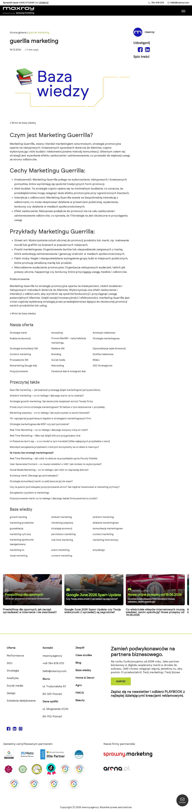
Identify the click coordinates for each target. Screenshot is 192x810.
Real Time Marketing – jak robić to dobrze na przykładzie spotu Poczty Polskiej (53, 458)
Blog (78, 662)
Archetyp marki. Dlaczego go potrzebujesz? (34, 476)
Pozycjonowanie (19, 371)
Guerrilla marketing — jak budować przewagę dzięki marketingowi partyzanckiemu (55, 390)
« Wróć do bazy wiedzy (23, 123)
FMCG (79, 692)
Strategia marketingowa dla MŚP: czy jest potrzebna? (39, 424)
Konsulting (57, 333)
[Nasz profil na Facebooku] (8, 730)
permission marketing (63, 534)
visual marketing (18, 556)
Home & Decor (84, 677)
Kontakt (48, 648)
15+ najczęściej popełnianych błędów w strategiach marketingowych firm (50, 418)
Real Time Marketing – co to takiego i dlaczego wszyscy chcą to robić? (49, 430)
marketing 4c (17, 550)
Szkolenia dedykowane (21, 700)
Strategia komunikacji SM (24, 348)
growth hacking (18, 517)
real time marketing (62, 540)
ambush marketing (61, 517)
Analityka (13, 678)
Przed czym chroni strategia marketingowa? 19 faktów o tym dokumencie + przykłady (57, 407)
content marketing (61, 556)
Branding (56, 354)
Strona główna (18, 32)
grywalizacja (16, 528)
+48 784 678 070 (53, 663)
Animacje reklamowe (104, 333)
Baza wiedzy (83, 670)
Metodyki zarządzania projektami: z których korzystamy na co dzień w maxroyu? (54, 447)
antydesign (99, 550)
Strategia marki (18, 333)
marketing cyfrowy (20, 534)
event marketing (60, 550)
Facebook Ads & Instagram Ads (68, 371)
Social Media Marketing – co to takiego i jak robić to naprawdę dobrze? (49, 470)
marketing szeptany (62, 523)
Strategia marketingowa (106, 338)
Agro (78, 685)
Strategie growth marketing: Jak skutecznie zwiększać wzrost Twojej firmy (51, 401)
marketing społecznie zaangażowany (22, 542)
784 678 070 (157, 3)
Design (11, 693)
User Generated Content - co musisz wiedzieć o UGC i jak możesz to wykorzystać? (56, 464)
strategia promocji (61, 528)
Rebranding (57, 366)
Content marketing (20, 354)
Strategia (13, 670)
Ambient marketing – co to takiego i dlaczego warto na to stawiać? (47, 396)
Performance (15, 655)
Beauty (80, 700)
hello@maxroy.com (180, 3)
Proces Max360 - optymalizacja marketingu (68, 340)
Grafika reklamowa (103, 354)
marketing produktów (22, 523)
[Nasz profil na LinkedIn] (14, 730)
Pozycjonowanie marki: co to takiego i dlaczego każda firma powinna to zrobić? (54, 498)
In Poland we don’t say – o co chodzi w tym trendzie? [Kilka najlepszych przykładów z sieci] (60, 441)
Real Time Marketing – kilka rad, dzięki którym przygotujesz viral (45, 436)
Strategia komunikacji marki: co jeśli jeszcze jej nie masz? (41, 481)
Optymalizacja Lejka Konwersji (109, 348)
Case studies (83, 655)
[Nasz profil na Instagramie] (20, 730)
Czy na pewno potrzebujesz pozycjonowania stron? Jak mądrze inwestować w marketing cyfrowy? (65, 487)
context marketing (103, 534)
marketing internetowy (105, 540)
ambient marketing (103, 517)
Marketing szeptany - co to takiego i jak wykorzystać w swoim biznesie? (50, 413)
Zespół (79, 647)
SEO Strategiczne (102, 366)
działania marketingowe (106, 523)
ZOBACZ (43, 3)
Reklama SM (57, 348)
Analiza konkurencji (20, 338)
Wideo (96, 360)
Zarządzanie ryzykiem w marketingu (29, 493)
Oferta (11, 648)
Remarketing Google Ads (23, 366)
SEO (9, 663)
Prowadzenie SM (19, 360)
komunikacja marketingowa (108, 528)
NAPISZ (120, 681)
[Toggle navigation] (184, 9)
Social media (58, 360)
